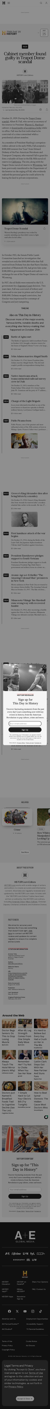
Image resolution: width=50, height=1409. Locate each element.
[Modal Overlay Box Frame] (25, 704)
